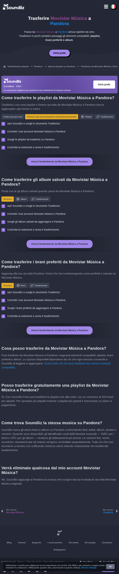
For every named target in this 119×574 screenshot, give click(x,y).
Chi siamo (74, 542)
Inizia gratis (59, 53)
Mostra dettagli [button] (89, 567)
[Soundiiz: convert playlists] (59, 533)
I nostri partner (55, 542)
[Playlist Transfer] (14, 6)
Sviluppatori (60, 549)
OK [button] (110, 567)
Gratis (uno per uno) (12, 117)
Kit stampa (90, 542)
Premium (7, 199)
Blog (9, 542)
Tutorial (22, 542)
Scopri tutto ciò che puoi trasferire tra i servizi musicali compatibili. (55, 365)
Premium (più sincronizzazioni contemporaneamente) (51, 117)
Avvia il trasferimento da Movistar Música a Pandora (59, 161)
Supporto (36, 542)
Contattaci (107, 542)
